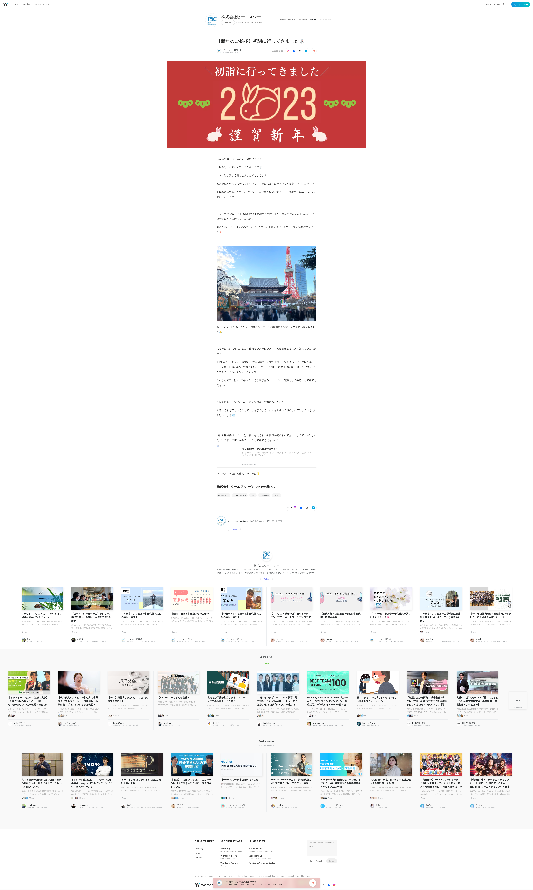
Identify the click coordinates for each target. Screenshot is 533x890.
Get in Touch (316, 861)
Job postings (324, 19)
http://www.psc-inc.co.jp (244, 22)
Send (331, 861)
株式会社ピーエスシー (241, 16)
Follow (228, 22)
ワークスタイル (240, 495)
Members (303, 19)
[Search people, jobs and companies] (504, 4)
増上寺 (277, 495)
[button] (204, 841)
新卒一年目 (265, 495)
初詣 (253, 495)
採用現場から (224, 495)
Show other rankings (266, 745)
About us (292, 19)
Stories (313, 19)
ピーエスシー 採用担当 (232, 50)
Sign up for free (520, 4)
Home (283, 19)
